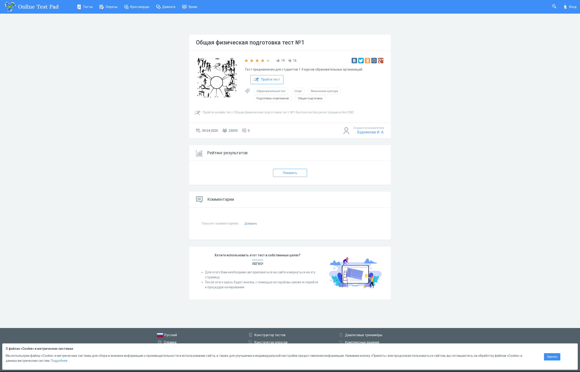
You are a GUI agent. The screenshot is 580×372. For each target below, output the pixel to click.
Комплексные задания (362, 342)
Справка (170, 342)
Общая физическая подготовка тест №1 (250, 42)
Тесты (88, 7)
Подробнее (59, 360)
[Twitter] (361, 60)
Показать (290, 173)
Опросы (111, 7)
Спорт (298, 91)
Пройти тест (270, 79)
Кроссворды (139, 7)
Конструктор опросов (271, 342)
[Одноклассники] (367, 60)
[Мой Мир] (374, 60)
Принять (552, 356)
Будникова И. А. (370, 132)
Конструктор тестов (269, 335)
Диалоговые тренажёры (363, 335)
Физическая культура (324, 91)
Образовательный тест (270, 91)
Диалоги (168, 7)
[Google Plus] (380, 60)
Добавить (250, 223)
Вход (573, 7)
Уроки (192, 7)
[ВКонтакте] (354, 60)
